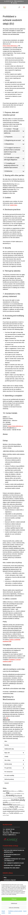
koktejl (22, 793)
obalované (16, 805)
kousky (4, 795)
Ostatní (7, 783)
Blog (5, 877)
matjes (9, 800)
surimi (22, 811)
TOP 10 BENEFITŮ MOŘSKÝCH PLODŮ (14, 863)
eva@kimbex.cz (11, 834)
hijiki (15, 793)
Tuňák (11, 813)
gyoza (12, 793)
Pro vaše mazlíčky (9, 775)
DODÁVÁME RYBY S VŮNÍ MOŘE (12, 865)
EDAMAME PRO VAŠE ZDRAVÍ (11, 868)
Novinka (7, 804)
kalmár (19, 793)
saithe (19, 807)
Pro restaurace (9, 771)
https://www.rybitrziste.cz (10, 45)
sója (4, 813)
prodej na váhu (6, 807)
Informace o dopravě (10, 880)
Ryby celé (14, 753)
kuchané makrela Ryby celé (9, 798)
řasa (7, 815)
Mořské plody (14, 764)
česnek (4, 815)
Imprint (24, 911)
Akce (6, 741)
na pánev (13, 802)
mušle (5, 802)
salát (22, 807)
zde (7, 718)
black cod (16, 791)
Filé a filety (14, 760)
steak (4, 811)
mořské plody (18, 800)
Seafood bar (7, 809)
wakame (21, 813)
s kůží (14, 809)
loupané (21, 798)
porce (23, 805)
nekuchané (17, 802)
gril (10, 793)
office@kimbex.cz (15, 833)
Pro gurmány (14, 768)
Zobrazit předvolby (14, 907)
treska (7, 813)
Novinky (7, 745)
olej (21, 805)
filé (7, 793)
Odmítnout (14, 903)
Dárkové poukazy (9, 779)
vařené (16, 813)
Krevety (10, 795)
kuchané (18, 796)
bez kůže (11, 791)
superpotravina (13, 811)
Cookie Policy (13, 205)
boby (20, 791)
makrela (5, 800)
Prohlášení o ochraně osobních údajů (15, 912)
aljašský (6, 791)
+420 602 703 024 (9, 829)
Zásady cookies (3, 912)
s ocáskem (20, 809)
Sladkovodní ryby (9, 749)
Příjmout (14, 899)
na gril (9, 802)
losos (16, 798)
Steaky (6, 756)
